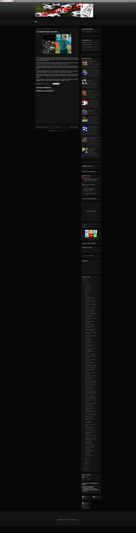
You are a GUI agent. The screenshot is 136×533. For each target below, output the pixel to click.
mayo (86, 457)
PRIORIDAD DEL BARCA (93, 70)
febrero (87, 463)
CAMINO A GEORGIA (89, 311)
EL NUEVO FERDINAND (90, 384)
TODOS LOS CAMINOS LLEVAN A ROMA (90, 397)
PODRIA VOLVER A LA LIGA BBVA (90, 451)
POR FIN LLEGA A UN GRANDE (90, 346)
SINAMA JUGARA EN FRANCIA (89, 322)
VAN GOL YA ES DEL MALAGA (89, 448)
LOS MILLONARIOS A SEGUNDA (90, 316)
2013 (85, 279)
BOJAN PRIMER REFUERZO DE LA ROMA (89, 351)
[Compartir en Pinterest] (59, 83)
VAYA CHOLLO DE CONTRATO (89, 378)
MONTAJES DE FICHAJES (88, 339)
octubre (87, 288)
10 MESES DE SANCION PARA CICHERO (93, 138)
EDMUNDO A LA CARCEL (90, 381)
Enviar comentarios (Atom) (60, 130)
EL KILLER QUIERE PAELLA (89, 419)
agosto (86, 292)
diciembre (87, 284)
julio (86, 294)
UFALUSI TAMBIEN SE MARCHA (90, 360)
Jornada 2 (86, 185)
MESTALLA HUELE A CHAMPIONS (93, 61)
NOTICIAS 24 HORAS (93, 100)
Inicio (58, 127)
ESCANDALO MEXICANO (90, 313)
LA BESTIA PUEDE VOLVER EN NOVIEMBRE (92, 149)
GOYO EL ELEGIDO (89, 389)
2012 (85, 281)
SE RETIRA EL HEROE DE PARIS (90, 298)
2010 (85, 467)
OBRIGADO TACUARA (87, 42)
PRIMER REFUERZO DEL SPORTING (90, 439)
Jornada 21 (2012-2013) (88, 190)
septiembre (87, 290)
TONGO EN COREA (89, 324)
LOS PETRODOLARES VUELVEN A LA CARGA (90, 392)
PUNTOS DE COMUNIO (89, 184)
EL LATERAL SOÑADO (90, 445)
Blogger (77, 519)
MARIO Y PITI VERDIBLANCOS (89, 387)
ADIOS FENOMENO (89, 406)
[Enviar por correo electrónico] (53, 83)
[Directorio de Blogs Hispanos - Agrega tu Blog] (85, 507)
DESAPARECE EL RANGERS (92, 111)
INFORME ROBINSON (87, 44)
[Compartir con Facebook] (57, 83)
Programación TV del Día (91, 238)
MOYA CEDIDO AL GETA (90, 382)
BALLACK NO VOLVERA (90, 367)
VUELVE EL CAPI (89, 455)
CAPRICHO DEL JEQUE (90, 354)
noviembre (87, 286)
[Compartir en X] (56, 83)
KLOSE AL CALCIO (89, 395)
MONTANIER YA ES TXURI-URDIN (89, 428)
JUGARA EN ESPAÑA (87, 47)
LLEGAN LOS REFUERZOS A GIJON (90, 365)
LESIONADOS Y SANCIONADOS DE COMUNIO (91, 179)
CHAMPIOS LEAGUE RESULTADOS (93, 127)
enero (86, 465)
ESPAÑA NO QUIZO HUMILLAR (89, 409)
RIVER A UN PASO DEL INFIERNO (90, 327)
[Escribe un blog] (54, 83)
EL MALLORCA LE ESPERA (89, 433)
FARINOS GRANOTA (89, 362)
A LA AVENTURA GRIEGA (90, 375)
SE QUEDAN (88, 453)
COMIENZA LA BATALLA (87, 49)
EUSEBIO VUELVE (89, 416)
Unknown (86, 477)
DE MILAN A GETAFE (89, 307)
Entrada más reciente (41, 127)
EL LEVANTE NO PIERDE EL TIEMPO (90, 404)
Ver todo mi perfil (86, 478)
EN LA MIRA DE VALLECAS (88, 422)
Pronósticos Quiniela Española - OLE (89, 189)
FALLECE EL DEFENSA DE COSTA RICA (90, 330)
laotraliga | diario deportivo (90, 193)
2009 (85, 469)
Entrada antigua (74, 127)
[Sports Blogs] (96, 496)
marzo (86, 461)
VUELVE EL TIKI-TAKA (90, 430)
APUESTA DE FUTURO (90, 348)
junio (86, 296)
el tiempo (84, 224)
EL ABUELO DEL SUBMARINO (88, 443)
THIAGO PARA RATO (89, 309)
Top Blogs (94, 497)
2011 (85, 283)
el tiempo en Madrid (86, 226)
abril (86, 459)
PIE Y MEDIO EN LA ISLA (90, 414)
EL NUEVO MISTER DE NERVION (90, 412)
